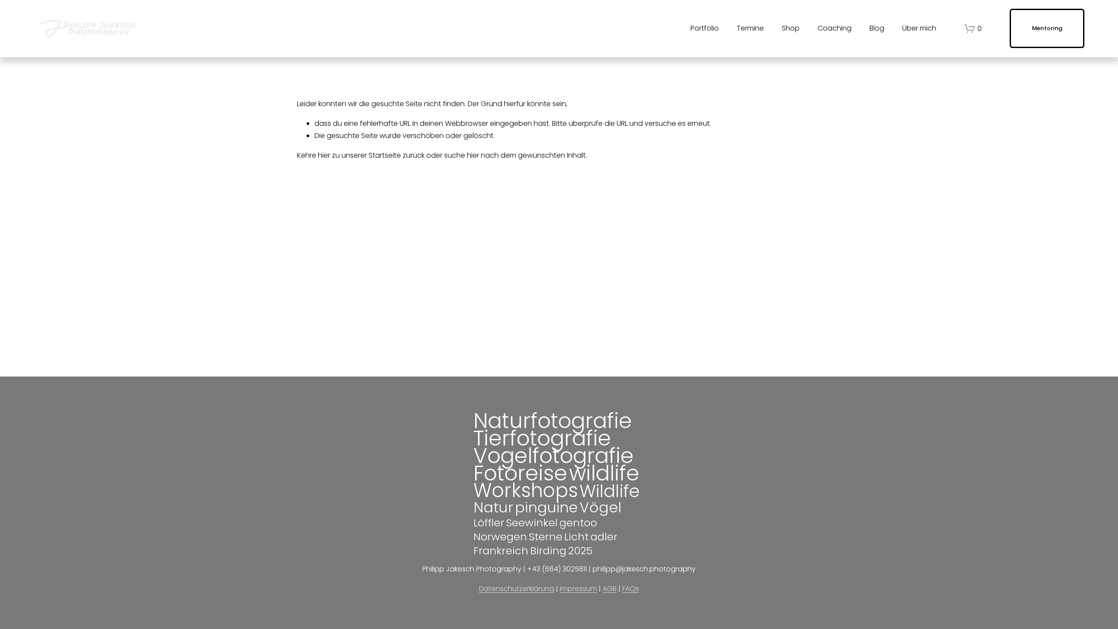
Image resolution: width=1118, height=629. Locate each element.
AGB (610, 589)
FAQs (630, 589)
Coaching (835, 28)
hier (324, 155)
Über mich (919, 28)
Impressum (578, 589)
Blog (877, 28)
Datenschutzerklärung (516, 589)
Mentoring (1047, 28)
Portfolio (704, 28)
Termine (750, 28)
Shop (791, 28)
